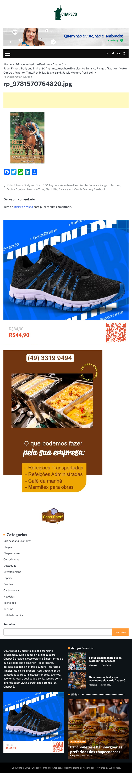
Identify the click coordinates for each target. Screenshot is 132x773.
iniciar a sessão (23, 207)
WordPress (114, 767)
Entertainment (12, 571)
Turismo (8, 608)
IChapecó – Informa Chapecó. (46, 767)
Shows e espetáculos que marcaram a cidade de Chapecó (107, 679)
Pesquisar (9, 624)
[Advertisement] (66, 100)
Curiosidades (11, 559)
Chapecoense (11, 553)
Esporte (8, 577)
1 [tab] (121, 703)
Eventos (8, 584)
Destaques (9, 565)
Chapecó (8, 547)
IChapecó (93, 665)
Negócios (9, 596)
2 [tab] (123, 702)
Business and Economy (17, 540)
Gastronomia (11, 590)
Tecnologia (9, 602)
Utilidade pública (13, 615)
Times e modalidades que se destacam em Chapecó (105, 659)
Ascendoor (88, 767)
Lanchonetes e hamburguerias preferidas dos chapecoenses (96, 749)
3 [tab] (126, 702)
